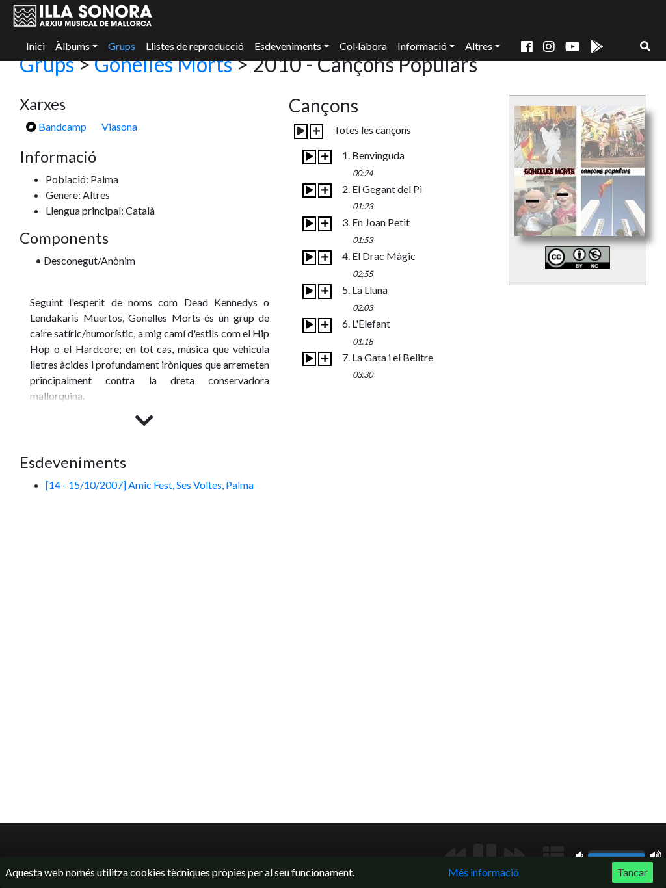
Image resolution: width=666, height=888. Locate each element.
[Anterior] (455, 855)
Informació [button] (422, 46)
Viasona (119, 126)
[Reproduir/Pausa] (485, 855)
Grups (121, 46)
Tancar (632, 872)
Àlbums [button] (72, 46)
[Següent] (514, 855)
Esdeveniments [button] (287, 46)
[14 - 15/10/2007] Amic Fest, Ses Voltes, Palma (150, 484)
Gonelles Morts (163, 64)
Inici (35, 46)
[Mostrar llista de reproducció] (553, 855)
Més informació (483, 872)
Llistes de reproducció (195, 46)
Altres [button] (478, 46)
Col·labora (363, 46)
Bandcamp (61, 126)
